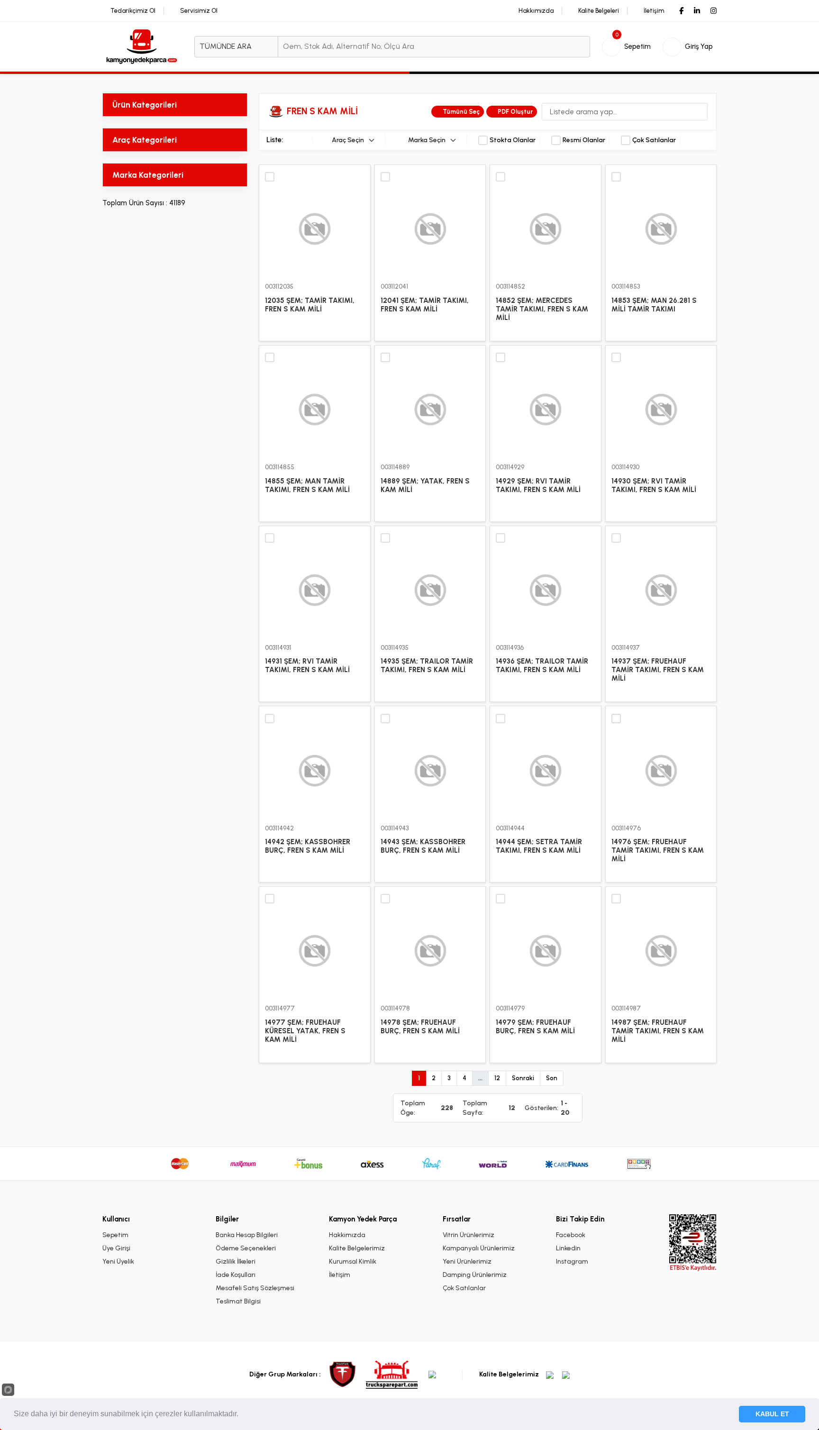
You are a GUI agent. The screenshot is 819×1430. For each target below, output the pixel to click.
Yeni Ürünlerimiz (467, 1261)
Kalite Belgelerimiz (357, 1248)
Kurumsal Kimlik (352, 1261)
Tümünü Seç (461, 111)
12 (497, 1078)
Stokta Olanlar (513, 140)
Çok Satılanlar (654, 140)
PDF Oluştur (515, 111)
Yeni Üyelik (118, 1261)
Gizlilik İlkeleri (235, 1261)
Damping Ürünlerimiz (475, 1275)
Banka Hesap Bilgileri (247, 1235)
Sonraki (523, 1078)
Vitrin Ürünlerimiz (468, 1235)
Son (551, 1078)
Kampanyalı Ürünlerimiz (479, 1248)
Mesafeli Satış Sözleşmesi (255, 1288)
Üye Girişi (116, 1248)
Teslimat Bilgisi (238, 1301)
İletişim (339, 1275)
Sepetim (115, 1235)
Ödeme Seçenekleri (246, 1248)
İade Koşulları (235, 1275)
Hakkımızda (347, 1235)
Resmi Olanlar (584, 140)
